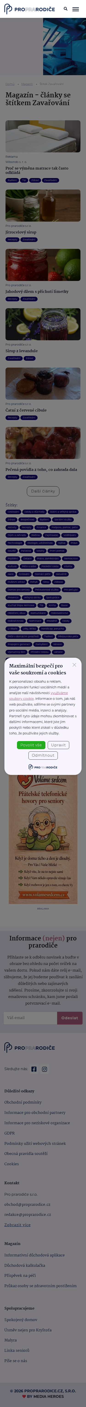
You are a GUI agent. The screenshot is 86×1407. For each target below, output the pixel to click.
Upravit (58, 745)
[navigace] (75, 9)
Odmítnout (43, 755)
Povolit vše (31, 745)
